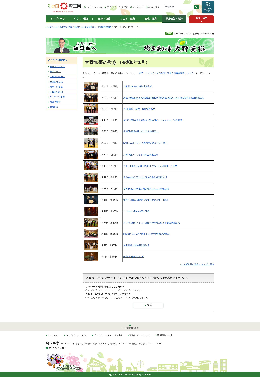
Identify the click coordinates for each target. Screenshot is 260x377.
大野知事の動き (105, 27)
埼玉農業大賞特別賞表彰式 (136, 245)
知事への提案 (56, 87)
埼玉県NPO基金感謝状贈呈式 (137, 86)
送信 (149, 305)
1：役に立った (95, 290)
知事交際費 (55, 102)
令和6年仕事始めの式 (133, 256)
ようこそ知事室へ (88, 27)
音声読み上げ (138, 7)
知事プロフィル (57, 66)
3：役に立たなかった (131, 290)
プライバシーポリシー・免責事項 (108, 335)
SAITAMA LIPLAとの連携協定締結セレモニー (145, 143)
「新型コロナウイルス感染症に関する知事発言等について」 (166, 73)
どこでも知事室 (57, 97)
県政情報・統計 (66, 27)
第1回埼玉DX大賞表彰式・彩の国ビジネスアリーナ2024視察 (152, 120)
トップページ (51, 27)
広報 (77, 27)
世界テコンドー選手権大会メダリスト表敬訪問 (146, 189)
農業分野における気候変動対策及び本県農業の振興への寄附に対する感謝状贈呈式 (163, 98)
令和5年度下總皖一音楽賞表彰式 (139, 109)
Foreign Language (94, 7)
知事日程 (54, 107)
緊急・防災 (201, 18)
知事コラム (55, 71)
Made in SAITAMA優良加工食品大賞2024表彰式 (146, 234)
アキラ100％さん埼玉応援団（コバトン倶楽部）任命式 (150, 166)
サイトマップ (53, 335)
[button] (201, 21)
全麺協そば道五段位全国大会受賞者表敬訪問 (145, 177)
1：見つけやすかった (98, 298)
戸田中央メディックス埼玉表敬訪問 (140, 155)
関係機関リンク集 (165, 335)
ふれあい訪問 (56, 92)
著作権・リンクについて (139, 335)
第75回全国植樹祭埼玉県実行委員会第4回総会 (145, 200)
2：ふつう (111, 290)
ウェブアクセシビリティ (76, 335)
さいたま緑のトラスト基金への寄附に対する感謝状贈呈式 (151, 223)
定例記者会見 (56, 82)
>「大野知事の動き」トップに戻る (197, 264)
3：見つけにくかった (137, 298)
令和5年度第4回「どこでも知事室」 (140, 131)
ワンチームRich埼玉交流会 (136, 211)
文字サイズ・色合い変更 (117, 7)
